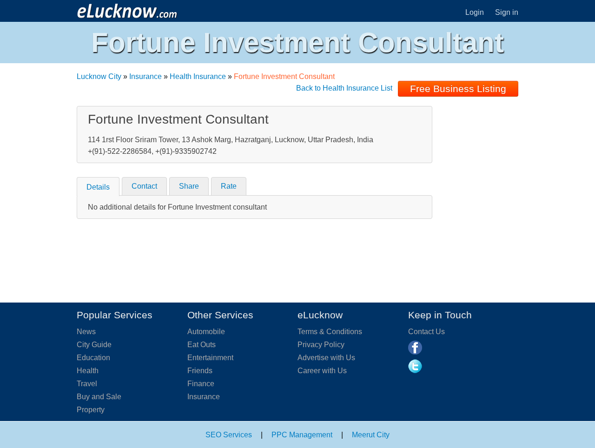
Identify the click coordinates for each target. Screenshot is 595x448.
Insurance (145, 76)
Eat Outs (201, 345)
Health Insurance (198, 76)
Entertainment (210, 358)
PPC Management (301, 435)
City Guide (94, 345)
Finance (200, 384)
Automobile (206, 332)
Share (189, 186)
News (86, 332)
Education (93, 358)
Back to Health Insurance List (344, 88)
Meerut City (371, 435)
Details (98, 187)
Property (91, 410)
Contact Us (426, 332)
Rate (229, 186)
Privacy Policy (321, 345)
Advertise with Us (326, 358)
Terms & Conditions (330, 332)
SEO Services (228, 435)
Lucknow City (99, 76)
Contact (144, 186)
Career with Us (322, 371)
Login (474, 12)
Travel (87, 384)
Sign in (506, 12)
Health (88, 371)
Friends (199, 371)
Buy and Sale (99, 397)
